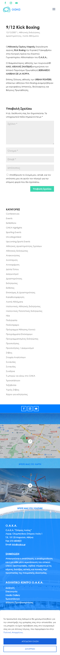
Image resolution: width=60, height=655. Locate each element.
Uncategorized (13, 236)
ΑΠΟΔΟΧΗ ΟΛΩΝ (30, 641)
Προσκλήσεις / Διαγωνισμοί (20, 348)
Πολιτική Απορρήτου (13, 632)
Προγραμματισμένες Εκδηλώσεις (22, 338)
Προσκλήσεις (12, 343)
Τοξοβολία (11, 385)
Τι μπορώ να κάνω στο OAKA (20, 375)
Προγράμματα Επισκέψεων (19, 334)
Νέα (8, 315)
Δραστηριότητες (13, 36)
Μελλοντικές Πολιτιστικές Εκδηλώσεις (24, 311)
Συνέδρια (10, 371)
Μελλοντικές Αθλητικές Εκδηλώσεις (23, 306)
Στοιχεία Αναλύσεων (16, 357)
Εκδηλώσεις (12, 283)
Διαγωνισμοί (12, 273)
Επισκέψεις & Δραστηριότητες (20, 292)
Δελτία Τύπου (12, 269)
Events (9, 218)
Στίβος (9, 352)
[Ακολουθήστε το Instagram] (11, 3)
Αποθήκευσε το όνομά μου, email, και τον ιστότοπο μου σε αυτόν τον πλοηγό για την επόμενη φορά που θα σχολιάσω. (28, 178)
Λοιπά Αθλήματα (30, 36)
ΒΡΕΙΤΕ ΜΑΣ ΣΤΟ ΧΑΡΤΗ (30, 464)
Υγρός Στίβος (12, 389)
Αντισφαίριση (12, 264)
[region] (30, 632)
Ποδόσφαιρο (12, 324)
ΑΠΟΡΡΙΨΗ (30, 649)
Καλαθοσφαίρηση (15, 297)
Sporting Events (13, 232)
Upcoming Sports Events (18, 241)
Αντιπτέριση (12, 260)
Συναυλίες (11, 361)
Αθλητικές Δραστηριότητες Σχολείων (24, 246)
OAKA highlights (14, 227)
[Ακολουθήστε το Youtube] (16, 3)
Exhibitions (11, 223)
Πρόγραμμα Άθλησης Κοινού (20, 329)
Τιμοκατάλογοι (13, 380)
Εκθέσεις (10, 287)
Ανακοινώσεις (13, 255)
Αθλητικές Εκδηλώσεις (29, 32)
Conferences (12, 213)
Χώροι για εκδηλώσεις (17, 394)
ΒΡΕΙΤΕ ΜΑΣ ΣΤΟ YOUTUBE (30, 508)
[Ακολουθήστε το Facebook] (5, 3)
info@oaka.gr (19, 544)
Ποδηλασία (11, 320)
